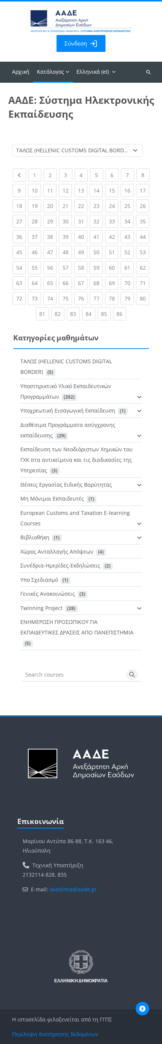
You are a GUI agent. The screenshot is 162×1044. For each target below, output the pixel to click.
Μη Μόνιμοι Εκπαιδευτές (52, 498)
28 (36, 221)
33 (113, 221)
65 (52, 283)
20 (52, 205)
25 (129, 205)
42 (113, 236)
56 (52, 267)
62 (144, 267)
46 (36, 252)
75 (67, 298)
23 (98, 205)
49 (82, 252)
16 (129, 190)
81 (44, 313)
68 (98, 283)
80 (144, 298)
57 (67, 267)
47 (52, 252)
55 (36, 267)
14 (98, 190)
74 (52, 298)
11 (52, 190)
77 (98, 298)
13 (82, 190)
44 (144, 236)
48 (67, 252)
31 (82, 221)
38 (52, 236)
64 (36, 283)
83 (75, 313)
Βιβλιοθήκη (34, 537)
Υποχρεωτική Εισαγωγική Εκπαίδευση (67, 410)
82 (59, 313)
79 (129, 298)
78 (113, 298)
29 (52, 221)
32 (98, 221)
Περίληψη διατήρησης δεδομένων (55, 1034)
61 (129, 267)
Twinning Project (41, 608)
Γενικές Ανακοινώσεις (47, 593)
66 (67, 283)
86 (121, 313)
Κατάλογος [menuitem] (50, 71)
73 (36, 298)
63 (21, 283)
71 (144, 283)
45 (21, 252)
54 (21, 267)
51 (113, 252)
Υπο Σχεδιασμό (39, 579)
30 (67, 221)
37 (36, 236)
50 (98, 252)
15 (113, 190)
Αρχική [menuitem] (20, 71)
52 (129, 252)
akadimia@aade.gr (73, 889)
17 (144, 190)
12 (67, 190)
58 (82, 267)
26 (144, 205)
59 (98, 267)
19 (36, 205)
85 (106, 313)
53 (144, 252)
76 (82, 298)
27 (21, 221)
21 (67, 205)
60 (113, 267)
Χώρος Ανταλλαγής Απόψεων (56, 551)
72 (21, 298)
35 (144, 221)
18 (21, 205)
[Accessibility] (142, 1008)
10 (36, 190)
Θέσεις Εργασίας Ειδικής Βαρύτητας (66, 484)
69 (113, 283)
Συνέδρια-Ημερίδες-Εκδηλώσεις (60, 565)
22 (82, 205)
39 (67, 236)
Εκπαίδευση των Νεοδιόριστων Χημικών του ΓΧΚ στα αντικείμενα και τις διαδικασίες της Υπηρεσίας (76, 460)
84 (90, 313)
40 (82, 236)
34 (129, 221)
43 (129, 236)
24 (113, 205)
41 (98, 236)
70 (129, 283)
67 (82, 283)
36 (21, 236)
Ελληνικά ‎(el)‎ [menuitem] (92, 71)
